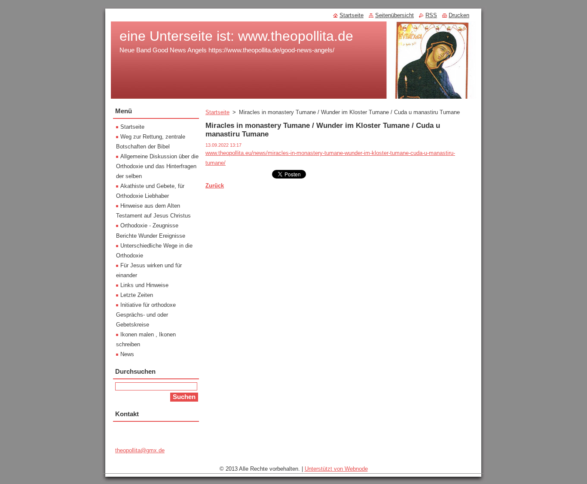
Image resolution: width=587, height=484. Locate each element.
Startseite (217, 112)
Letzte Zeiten (136, 295)
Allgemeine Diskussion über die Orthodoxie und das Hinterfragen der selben (157, 166)
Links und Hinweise (144, 285)
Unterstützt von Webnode (336, 469)
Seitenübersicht (394, 15)
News (127, 354)
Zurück (214, 185)
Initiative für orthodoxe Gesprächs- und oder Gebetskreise (146, 315)
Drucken (459, 15)
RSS (431, 15)
